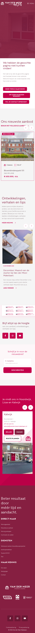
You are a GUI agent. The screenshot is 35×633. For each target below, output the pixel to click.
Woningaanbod (5, 524)
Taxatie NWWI (5, 553)
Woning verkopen (6, 531)
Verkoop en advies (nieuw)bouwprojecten (13, 546)
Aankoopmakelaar (6, 550)
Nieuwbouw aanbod (7, 528)
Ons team (4, 568)
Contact (3, 575)
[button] (25, 127)
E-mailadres (9, 361)
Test (2, 557)
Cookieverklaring (11, 627)
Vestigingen (4, 571)
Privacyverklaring (24, 627)
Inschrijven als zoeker (7, 535)
